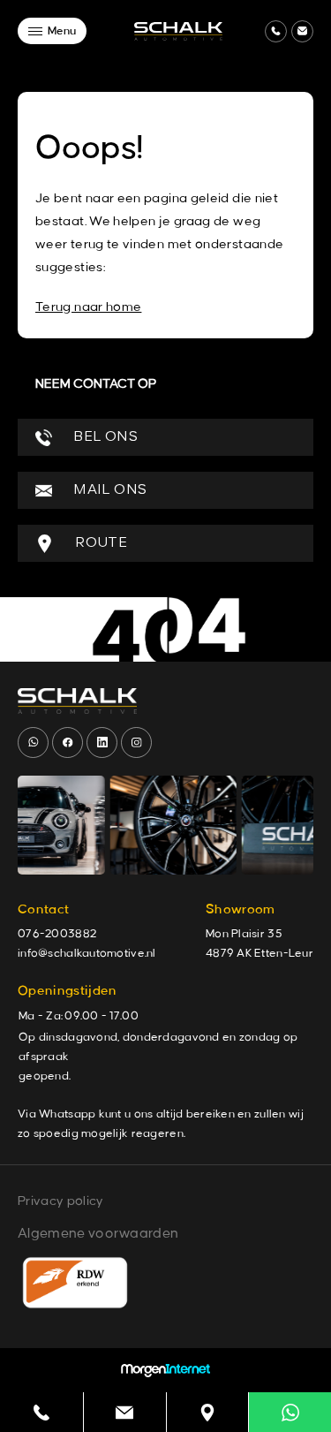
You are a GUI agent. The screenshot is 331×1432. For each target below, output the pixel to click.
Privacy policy (60, 1201)
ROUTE (99, 543)
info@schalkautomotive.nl (87, 953)
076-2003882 (57, 934)
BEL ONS (104, 437)
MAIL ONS (108, 490)
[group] (142, 825)
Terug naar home (88, 307)
